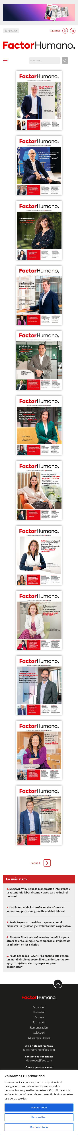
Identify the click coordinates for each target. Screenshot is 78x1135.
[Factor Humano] (39, 45)
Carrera (39, 1017)
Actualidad (39, 1007)
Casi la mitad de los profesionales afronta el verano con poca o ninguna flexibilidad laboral (36, 909)
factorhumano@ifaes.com (39, 1049)
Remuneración (39, 1027)
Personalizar (39, 1117)
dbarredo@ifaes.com (39, 1060)
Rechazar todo (39, 1127)
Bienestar (39, 1012)
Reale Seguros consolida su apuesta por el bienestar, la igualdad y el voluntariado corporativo (39, 924)
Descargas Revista (39, 1037)
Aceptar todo (39, 1107)
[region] (39, 1102)
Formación (39, 1022)
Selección (39, 1032)
